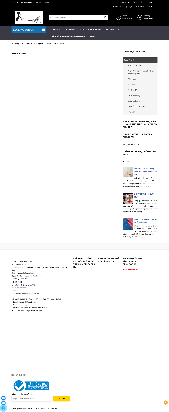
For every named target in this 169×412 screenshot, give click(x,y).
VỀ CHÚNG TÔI (124, 2)
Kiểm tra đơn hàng (131, 269)
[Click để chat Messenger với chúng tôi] (3, 398)
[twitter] (16, 375)
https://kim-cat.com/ (19, 288)
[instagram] (25, 375)
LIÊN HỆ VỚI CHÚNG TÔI (90, 29)
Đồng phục (132, 79)
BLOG (150, 6)
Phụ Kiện (131, 112)
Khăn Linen (59, 44)
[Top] (166, 402)
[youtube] (20, 375)
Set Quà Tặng (133, 90)
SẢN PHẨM (70, 29)
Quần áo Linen (44, 44)
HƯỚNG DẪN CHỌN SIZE (142, 2)
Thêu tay (131, 85)
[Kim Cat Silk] (29, 17)
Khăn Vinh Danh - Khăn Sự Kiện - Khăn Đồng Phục (141, 72)
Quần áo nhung (134, 95)
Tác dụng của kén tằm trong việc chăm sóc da (132, 261)
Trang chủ (56, 29)
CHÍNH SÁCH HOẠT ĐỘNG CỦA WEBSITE (129, 6)
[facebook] (13, 375)
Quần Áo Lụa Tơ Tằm (136, 106)
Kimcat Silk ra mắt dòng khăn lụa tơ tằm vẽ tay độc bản (145, 171)
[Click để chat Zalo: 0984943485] (3, 403)
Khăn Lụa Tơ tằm (135, 65)
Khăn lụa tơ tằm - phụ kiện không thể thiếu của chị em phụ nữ (140, 124)
